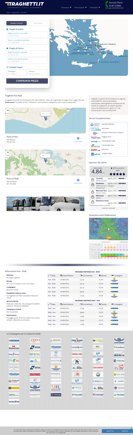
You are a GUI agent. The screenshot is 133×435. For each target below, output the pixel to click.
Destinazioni (65, 7)
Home (8, 12)
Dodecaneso (15, 12)
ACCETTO (110, 431)
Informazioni (94, 7)
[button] (45, 118)
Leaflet (73, 133)
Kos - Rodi (51, 280)
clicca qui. (63, 432)
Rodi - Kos (51, 308)
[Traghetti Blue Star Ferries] (13, 341)
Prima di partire (80, 7)
